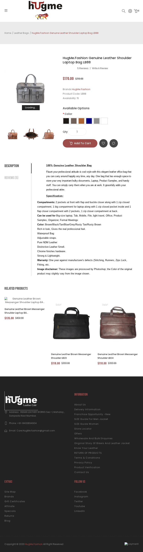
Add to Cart (82, 143)
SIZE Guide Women (86, 423)
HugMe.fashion (34, 544)
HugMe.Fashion (81, 89)
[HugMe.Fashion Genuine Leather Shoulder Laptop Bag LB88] (12, 134)
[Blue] (89, 121)
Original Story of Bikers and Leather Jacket (102, 443)
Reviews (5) (11, 178)
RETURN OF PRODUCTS (88, 452)
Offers (78, 433)
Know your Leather (86, 448)
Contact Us (81, 472)
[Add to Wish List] (30, 300)
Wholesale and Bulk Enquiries (93, 438)
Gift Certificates (14, 501)
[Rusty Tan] (104, 121)
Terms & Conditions (87, 457)
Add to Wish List (103, 143)
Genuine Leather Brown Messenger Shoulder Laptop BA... (24, 310)
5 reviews (82, 68)
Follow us (79, 482)
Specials (10, 511)
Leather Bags (21, 33)
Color (68, 114)
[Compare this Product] (20, 300)
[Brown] (74, 121)
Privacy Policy (83, 462)
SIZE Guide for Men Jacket (91, 419)
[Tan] (81, 121)
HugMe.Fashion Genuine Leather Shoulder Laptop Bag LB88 (65, 33)
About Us (80, 404)
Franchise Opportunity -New (92, 414)
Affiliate (9, 506)
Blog (7, 520)
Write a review (100, 68)
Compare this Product (113, 143)
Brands (9, 496)
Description (11, 166)
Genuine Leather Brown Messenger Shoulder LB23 (71, 356)
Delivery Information (87, 409)
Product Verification (87, 467)
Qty (65, 132)
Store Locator (83, 428)
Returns (9, 515)
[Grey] (96, 121)
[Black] (66, 121)
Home (7, 33)
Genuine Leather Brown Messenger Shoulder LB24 (118, 356)
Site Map (10, 491)
